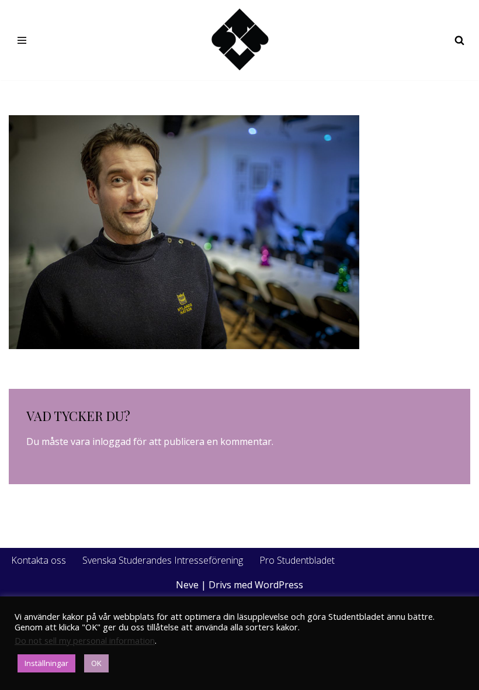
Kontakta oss (38, 560)
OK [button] (96, 663)
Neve (187, 584)
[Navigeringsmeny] (22, 40)
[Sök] (459, 40)
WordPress (279, 584)
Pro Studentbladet (297, 560)
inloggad (111, 441)
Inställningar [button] (46, 663)
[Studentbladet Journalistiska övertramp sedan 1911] (239, 40)
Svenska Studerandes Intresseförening (162, 560)
